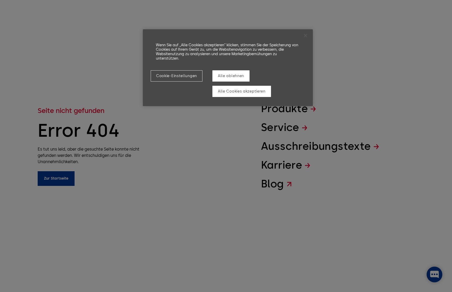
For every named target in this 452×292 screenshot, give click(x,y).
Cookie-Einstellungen (176, 76)
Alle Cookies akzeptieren (241, 91)
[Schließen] (305, 35)
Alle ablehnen (231, 76)
